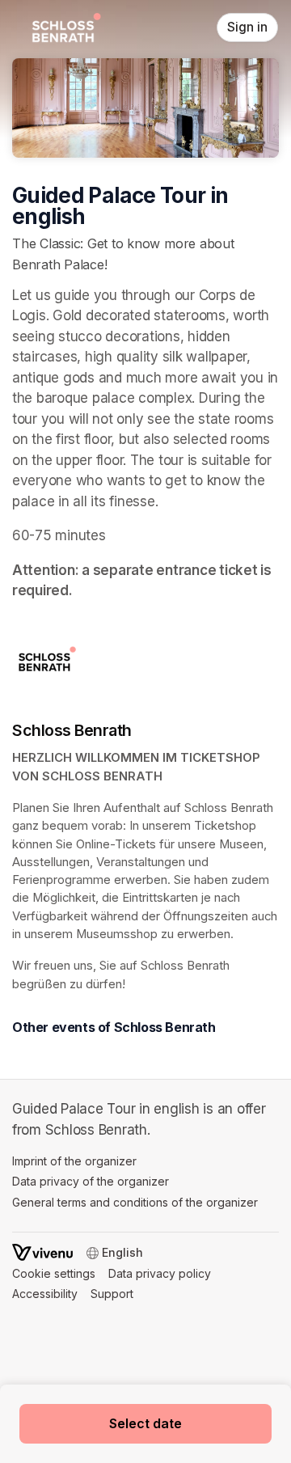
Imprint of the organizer (74, 1161)
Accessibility (45, 1293)
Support (112, 1293)
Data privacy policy (159, 1273)
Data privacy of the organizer (90, 1181)
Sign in (247, 27)
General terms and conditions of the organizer (135, 1202)
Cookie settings (53, 1273)
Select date (145, 1423)
